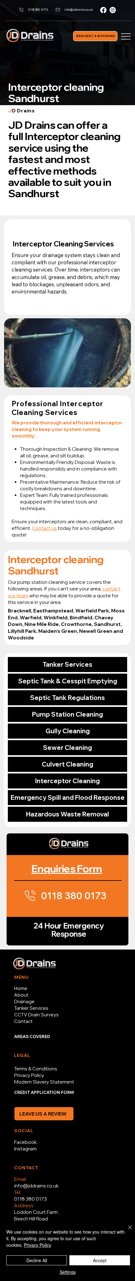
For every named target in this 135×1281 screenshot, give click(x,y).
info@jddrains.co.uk (36, 1186)
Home (20, 988)
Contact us (44, 528)
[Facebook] (103, 10)
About (21, 995)
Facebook (25, 1142)
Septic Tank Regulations (67, 698)
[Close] (126, 1231)
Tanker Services (67, 664)
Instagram (25, 1149)
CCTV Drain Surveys (36, 1015)
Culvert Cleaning (67, 764)
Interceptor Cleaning (67, 781)
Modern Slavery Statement (44, 1082)
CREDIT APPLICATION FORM (44, 1092)
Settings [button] (68, 1272)
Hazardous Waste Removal (67, 814)
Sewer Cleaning (67, 747)
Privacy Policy (29, 1075)
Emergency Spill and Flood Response (68, 797)
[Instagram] (113, 10)
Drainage (24, 1001)
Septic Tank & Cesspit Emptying (67, 681)
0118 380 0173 (30, 1199)
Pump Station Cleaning (67, 714)
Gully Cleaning (68, 731)
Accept (99, 1260)
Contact (23, 1021)
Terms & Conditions (35, 1069)
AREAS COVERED (32, 1036)
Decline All (36, 1260)
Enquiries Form (66, 868)
